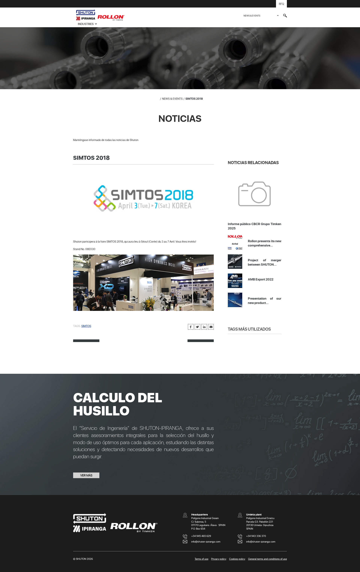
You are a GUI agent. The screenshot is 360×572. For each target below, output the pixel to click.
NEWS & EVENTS (252, 15)
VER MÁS (86, 475)
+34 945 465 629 (201, 536)
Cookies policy (237, 559)
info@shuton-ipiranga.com (205, 541)
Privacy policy (218, 559)
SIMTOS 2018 (194, 98)
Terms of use (201, 559)
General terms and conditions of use (267, 559)
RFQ (281, 4)
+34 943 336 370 (256, 536)
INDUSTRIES (86, 24)
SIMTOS (86, 326)
